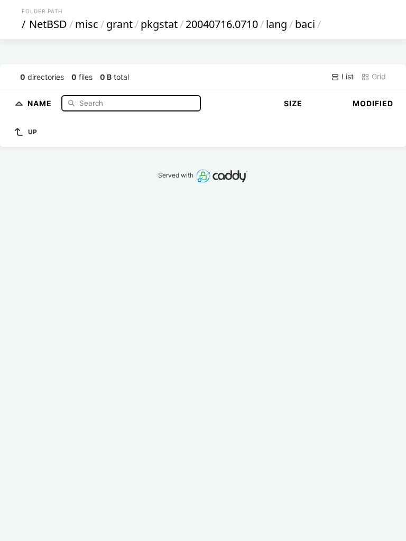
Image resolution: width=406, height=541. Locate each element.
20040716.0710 (222, 24)
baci (305, 24)
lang (276, 24)
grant (119, 24)
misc (86, 24)
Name (40, 102)
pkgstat (159, 24)
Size (293, 103)
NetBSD (48, 24)
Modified (373, 103)
